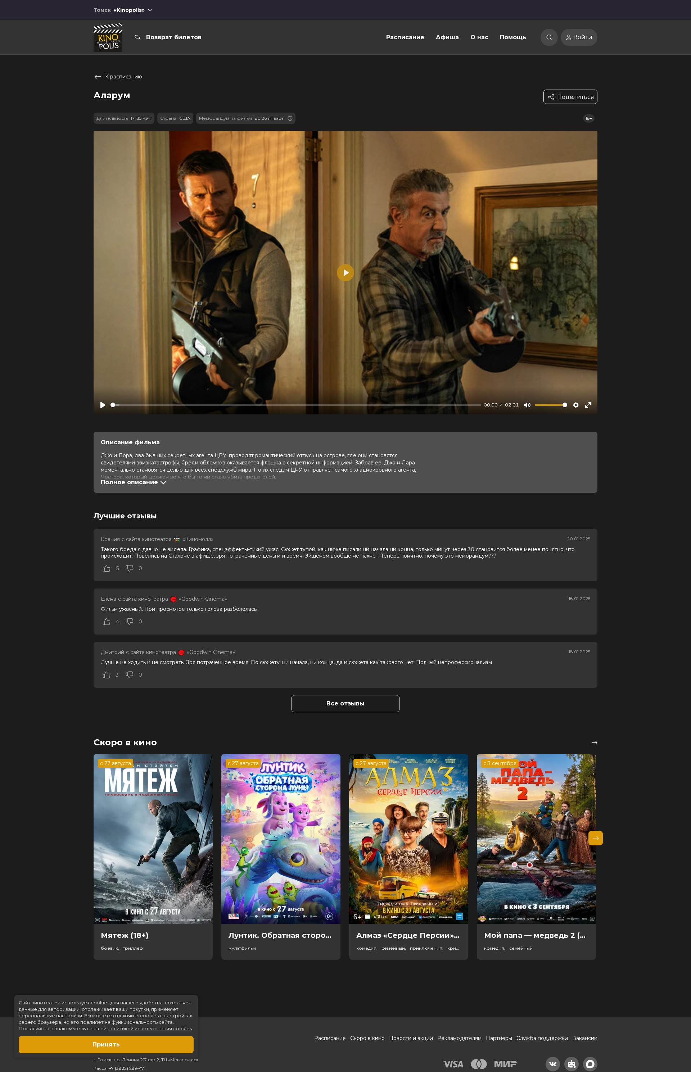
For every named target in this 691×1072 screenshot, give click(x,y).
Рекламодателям (459, 1038)
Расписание (405, 37)
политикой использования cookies (150, 1028)
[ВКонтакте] (553, 1064)
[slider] (295, 404)
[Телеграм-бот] (571, 1064)
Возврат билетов (174, 37)
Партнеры (499, 1038)
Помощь (513, 37)
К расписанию (123, 76)
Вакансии (584, 1038)
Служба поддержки (542, 1038)
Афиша (447, 37)
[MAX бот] (590, 1064)
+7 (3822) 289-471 (127, 1068)
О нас (479, 37)
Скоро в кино (367, 1038)
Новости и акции (411, 1038)
